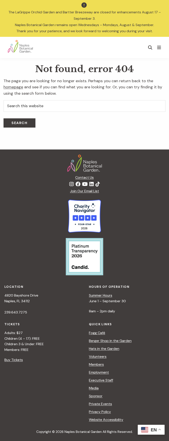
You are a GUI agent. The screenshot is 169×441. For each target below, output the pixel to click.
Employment (99, 372)
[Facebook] (77, 184)
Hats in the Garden (104, 348)
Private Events (100, 404)
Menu (159, 47)
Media (94, 388)
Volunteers (98, 356)
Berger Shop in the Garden (110, 340)
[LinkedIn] (91, 184)
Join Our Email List (84, 191)
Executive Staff (101, 380)
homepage (13, 87)
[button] (150, 47)
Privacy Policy (100, 411)
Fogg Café (97, 333)
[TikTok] (98, 184)
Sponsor (96, 396)
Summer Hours (100, 295)
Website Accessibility (106, 419)
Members (96, 364)
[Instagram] (71, 184)
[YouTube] (85, 184)
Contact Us (84, 177)
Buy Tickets (13, 359)
